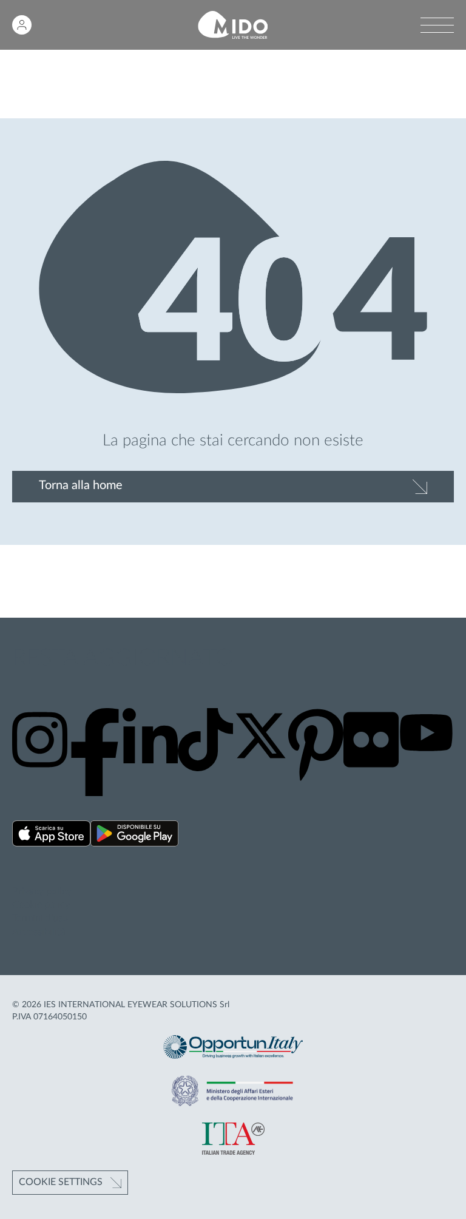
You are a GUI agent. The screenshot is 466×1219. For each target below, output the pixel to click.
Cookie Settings (61, 1182)
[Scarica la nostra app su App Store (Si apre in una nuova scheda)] (51, 835)
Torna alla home (81, 485)
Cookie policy (41, 905)
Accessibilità (39, 932)
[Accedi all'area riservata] (22, 25)
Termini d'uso (40, 918)
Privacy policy (42, 891)
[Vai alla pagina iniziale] (233, 25)
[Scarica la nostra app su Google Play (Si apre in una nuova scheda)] (134, 835)
